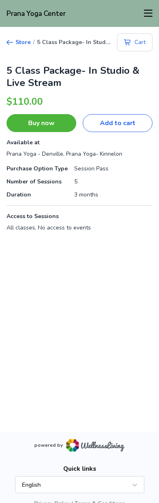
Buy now (41, 123)
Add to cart (117, 123)
